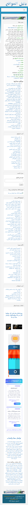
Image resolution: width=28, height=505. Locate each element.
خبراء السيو (18, 479)
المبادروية (18, 160)
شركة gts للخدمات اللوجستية (13, 260)
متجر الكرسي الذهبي (15, 125)
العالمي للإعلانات (17, 471)
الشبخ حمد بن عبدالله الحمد (14, 238)
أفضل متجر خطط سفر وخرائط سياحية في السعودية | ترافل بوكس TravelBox (12, 100)
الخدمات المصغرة (16, 256)
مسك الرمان (11, 450)
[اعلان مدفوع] (14, 492)
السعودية (18, 60)
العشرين (18, 164)
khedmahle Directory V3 (9, 496)
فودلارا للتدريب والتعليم (15, 276)
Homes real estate (16, 280)
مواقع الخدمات (16, 64)
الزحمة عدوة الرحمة (15, 161)
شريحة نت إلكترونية (12, 452)
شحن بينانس (10, 457)
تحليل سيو (11, 480)
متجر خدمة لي (17, 251)
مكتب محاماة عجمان (15, 137)
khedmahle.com (14, 499)
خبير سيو (18, 269)
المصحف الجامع (16, 227)
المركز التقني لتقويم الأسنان (13, 235)
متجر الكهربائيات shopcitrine (14, 277)
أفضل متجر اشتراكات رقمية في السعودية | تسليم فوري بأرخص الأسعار (13, 85)
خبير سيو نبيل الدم (15, 465)
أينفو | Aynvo (17, 140)
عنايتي (18, 262)
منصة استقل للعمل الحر (15, 249)
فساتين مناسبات (12, 454)
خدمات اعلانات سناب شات (14, 274)
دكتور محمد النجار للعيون (14, 149)
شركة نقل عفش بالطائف (14, 157)
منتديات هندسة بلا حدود (15, 254)
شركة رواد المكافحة (15, 163)
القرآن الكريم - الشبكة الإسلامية (13, 218)
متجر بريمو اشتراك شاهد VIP (13, 120)
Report (7, 381)
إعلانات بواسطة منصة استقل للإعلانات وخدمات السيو (15, 334)
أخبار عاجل (18, 279)
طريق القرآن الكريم (15, 201)
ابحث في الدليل (19, 177)
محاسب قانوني (16, 292)
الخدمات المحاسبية (16, 294)
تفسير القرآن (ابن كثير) (15, 225)
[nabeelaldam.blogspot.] (14, 355)
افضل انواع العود (19, 450)
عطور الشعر (9, 449)
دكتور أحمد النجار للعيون (14, 143)
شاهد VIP (16, 443)
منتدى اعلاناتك (12, 466)
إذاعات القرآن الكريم (15, 213)
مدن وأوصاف (17, 138)
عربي (19, 62)
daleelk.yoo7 (14, 388)
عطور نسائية (16, 449)
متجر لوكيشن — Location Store (13, 109)
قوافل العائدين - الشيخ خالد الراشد (12, 228)
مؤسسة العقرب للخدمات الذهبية (13, 252)
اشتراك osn (14, 458)
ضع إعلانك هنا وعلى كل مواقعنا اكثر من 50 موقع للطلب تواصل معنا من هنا (14, 315)
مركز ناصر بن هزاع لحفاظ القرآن (13, 221)
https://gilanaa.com (12, 27)
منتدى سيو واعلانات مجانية (14, 411)
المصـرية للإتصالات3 (15, 154)
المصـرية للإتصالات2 (15, 155)
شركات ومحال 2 (16, 166)
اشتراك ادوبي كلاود (12, 455)
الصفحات (13, 76)
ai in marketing (18, 463)
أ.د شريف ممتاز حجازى (15, 144)
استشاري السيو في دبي (11, 477)
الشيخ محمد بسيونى (15, 219)
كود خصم (18, 271)
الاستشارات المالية (16, 441)
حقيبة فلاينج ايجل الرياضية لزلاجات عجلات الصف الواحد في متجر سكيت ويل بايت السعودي (12, 107)
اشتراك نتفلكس (17, 457)
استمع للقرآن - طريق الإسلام (13, 214)
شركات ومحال (17, 167)
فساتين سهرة (19, 454)
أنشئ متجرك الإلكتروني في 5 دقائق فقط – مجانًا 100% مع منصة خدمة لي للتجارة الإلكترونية (12, 93)
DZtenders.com (16, 273)
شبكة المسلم (17, 211)
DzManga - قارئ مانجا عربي (13, 141)
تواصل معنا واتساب (14, 438)
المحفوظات (16, 78)
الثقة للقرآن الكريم (16, 236)
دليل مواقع (9, 470)
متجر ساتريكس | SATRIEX (14, 103)
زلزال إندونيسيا (17, 151)
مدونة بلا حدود (17, 259)
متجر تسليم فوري (12, 483)
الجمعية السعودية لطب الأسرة (13, 239)
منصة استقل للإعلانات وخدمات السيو (12, 400)
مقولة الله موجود (16, 152)
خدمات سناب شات (13, 446)
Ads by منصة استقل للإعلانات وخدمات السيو (14, 429)
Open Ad (17, 403)
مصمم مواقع (8, 473)
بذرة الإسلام (17, 216)
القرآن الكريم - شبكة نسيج (14, 230)
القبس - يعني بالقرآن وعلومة (13, 224)
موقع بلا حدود (17, 257)
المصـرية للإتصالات (16, 158)
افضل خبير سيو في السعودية (15, 474)
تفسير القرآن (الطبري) (15, 222)
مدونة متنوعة (15, 473)
